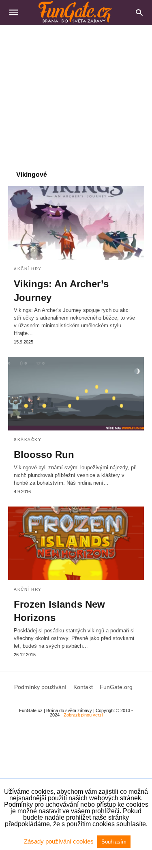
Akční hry (28, 269)
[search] (139, 12)
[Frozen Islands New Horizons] (76, 543)
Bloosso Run (44, 454)
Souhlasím (113, 842)
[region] (76, 93)
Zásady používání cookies (59, 841)
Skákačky (27, 439)
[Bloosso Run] (76, 393)
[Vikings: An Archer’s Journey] (76, 223)
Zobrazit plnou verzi (83, 714)
